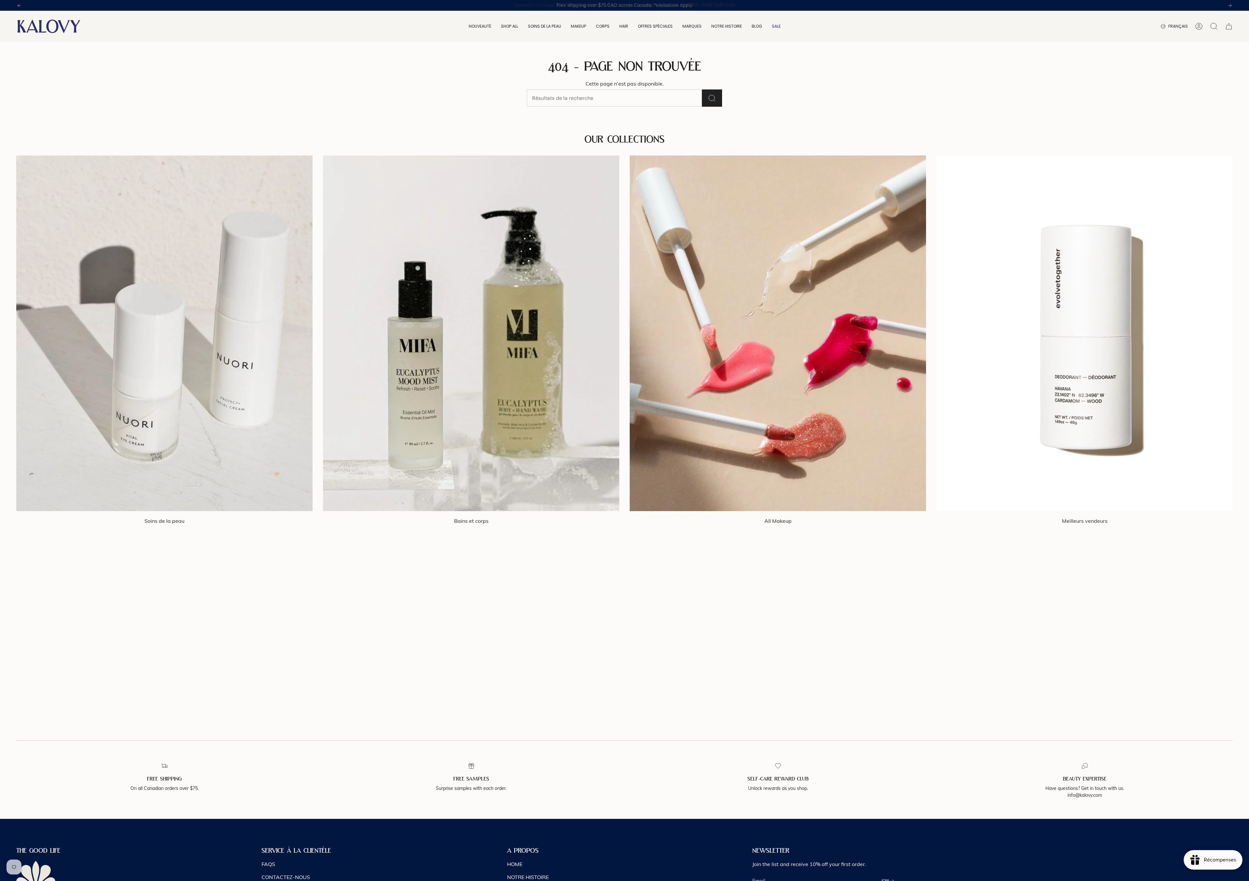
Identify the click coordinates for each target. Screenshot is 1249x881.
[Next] (1230, 5)
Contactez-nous (286, 877)
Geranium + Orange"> (624, 5)
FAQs (268, 864)
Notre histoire (528, 877)
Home (514, 864)
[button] (480, 26)
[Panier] (1228, 26)
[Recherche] (712, 98)
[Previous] (19, 5)
